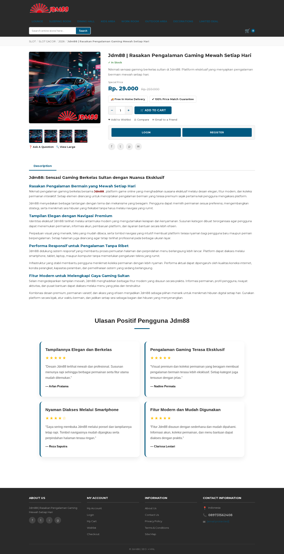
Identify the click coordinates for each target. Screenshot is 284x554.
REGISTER (217, 132)
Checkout (93, 534)
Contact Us (152, 514)
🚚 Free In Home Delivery (128, 99)
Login (90, 514)
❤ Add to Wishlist (119, 119)
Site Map (150, 534)
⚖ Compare (141, 119)
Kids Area (108, 21)
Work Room (130, 21)
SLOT (32, 41)
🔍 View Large (65, 146)
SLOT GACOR (47, 41)
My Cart (92, 521)
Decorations (183, 21)
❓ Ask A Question (41, 146)
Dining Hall (86, 21)
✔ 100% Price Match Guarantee (173, 99)
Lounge (37, 21)
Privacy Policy (153, 521)
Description (43, 166)
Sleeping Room (60, 21)
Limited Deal (208, 21)
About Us (150, 508)
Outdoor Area (156, 21)
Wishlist (91, 527)
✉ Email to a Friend (164, 119)
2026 (62, 41)
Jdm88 (99, 191)
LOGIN (146, 132)
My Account (94, 508)
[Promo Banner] (64, 87)
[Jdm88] (49, 8)
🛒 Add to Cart (153, 110)
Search (83, 30)
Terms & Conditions (157, 527)
